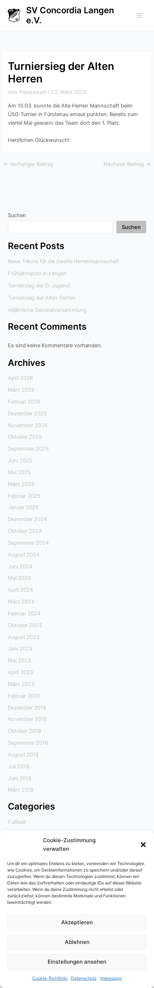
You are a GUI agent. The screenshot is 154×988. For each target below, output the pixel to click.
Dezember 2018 (27, 708)
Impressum (111, 978)
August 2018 (23, 754)
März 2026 (21, 390)
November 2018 (27, 719)
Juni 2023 (20, 648)
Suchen (17, 215)
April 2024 (20, 590)
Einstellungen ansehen (77, 961)
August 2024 (23, 555)
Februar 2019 (24, 696)
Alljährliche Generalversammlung (47, 310)
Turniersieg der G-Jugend (39, 285)
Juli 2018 (18, 766)
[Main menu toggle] (139, 15)
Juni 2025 (20, 460)
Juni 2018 (20, 778)
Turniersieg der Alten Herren (42, 298)
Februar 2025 (24, 496)
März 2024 (21, 601)
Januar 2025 (23, 507)
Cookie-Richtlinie (49, 978)
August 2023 (23, 637)
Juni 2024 (20, 566)
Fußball (16, 822)
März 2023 (21, 684)
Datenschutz (84, 978)
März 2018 (21, 790)
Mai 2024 (19, 578)
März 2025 (21, 484)
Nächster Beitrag (127, 164)
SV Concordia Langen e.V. (70, 15)
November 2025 (28, 425)
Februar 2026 (24, 401)
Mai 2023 (19, 660)
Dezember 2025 (27, 413)
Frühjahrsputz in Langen (37, 273)
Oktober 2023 (25, 625)
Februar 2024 (24, 613)
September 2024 (28, 543)
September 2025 (28, 448)
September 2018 (28, 743)
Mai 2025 (19, 472)
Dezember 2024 (27, 519)
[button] (143, 844)
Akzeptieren (77, 922)
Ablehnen (77, 942)
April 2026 (20, 378)
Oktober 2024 (25, 531)
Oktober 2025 (25, 437)
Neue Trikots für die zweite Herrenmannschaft (63, 261)
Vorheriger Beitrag (28, 164)
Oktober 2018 (24, 731)
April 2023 (20, 672)
